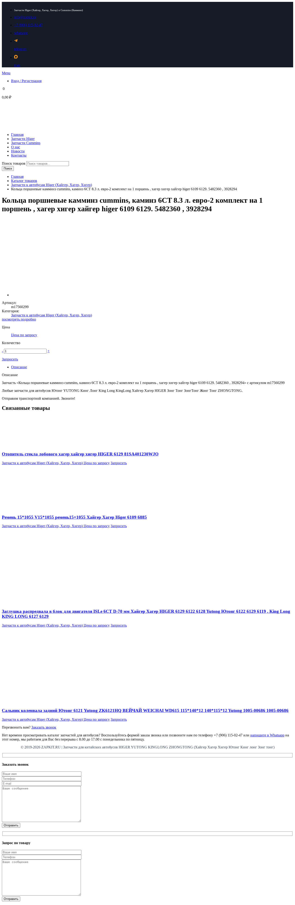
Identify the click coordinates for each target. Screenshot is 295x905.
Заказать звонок (43, 727)
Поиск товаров (14, 163)
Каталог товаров (24, 181)
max (17, 65)
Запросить (10, 359)
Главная (17, 177)
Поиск (8, 168)
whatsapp (21, 33)
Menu (6, 73)
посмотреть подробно (19, 319)
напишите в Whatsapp (267, 735)
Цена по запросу (24, 335)
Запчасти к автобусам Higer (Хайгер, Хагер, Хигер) (51, 185)
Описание (19, 367)
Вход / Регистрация (26, 81)
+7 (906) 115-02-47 (28, 25)
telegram (20, 49)
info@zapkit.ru (25, 17)
